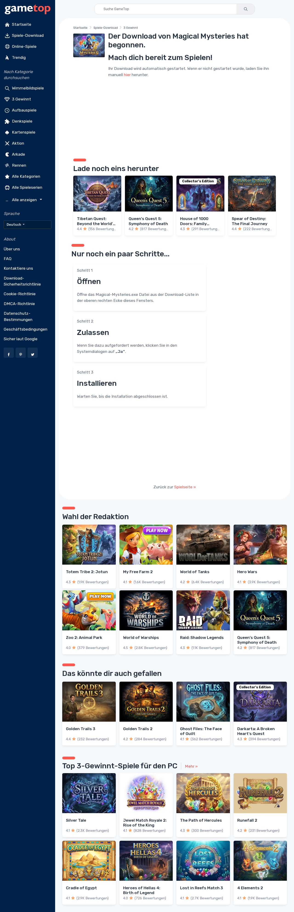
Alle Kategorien (25, 176)
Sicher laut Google (20, 339)
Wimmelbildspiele (27, 88)
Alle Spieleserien (26, 187)
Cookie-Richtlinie (20, 294)
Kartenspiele (23, 132)
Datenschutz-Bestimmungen (18, 316)
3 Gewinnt (21, 99)
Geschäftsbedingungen (25, 329)
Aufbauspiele (24, 110)
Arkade (18, 154)
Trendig (18, 57)
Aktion (17, 143)
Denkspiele (21, 121)
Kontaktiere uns (18, 268)
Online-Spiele (24, 46)
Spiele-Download (27, 35)
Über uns (12, 249)
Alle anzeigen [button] (22, 199)
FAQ (7, 258)
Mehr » (191, 766)
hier (127, 74)
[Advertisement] (174, 117)
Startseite (21, 24)
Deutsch (14, 225)
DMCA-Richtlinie (19, 303)
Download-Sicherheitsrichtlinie (22, 281)
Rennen (18, 165)
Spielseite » (185, 487)
